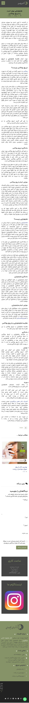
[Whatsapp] (25, 699)
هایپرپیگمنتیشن (21, 318)
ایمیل (26, 525)
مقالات (24, 471)
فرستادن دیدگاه (22, 547)
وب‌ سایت (25, 533)
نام (26, 517)
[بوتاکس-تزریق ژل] (23, 4)
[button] (3, 3)
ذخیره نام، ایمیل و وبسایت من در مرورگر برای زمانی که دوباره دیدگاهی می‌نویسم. (14, 542)
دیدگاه (25, 500)
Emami (21, 427)
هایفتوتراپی (24, 223)
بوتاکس (25, 71)
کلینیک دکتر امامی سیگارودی (19, 401)
